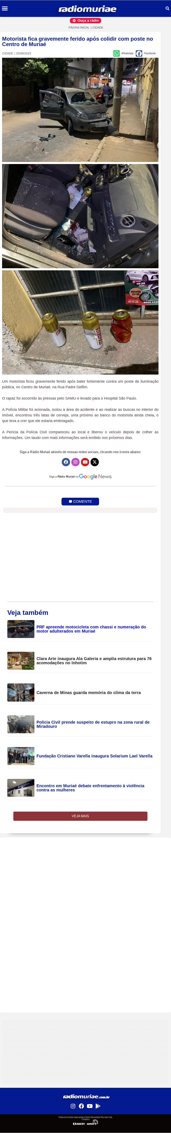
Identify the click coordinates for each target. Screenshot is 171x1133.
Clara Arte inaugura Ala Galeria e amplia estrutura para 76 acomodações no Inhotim (94, 660)
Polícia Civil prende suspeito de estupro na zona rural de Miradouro (93, 724)
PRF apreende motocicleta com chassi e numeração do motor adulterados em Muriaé (91, 629)
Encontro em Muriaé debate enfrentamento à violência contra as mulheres (90, 787)
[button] (4, 8)
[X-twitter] (95, 462)
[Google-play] (98, 1106)
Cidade (97, 27)
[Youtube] (85, 462)
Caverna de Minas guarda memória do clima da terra (88, 692)
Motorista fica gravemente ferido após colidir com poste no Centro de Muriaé (77, 41)
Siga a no (63, 476)
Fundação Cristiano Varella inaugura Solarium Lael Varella (94, 756)
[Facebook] (66, 462)
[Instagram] (75, 462)
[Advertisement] (85, 866)
